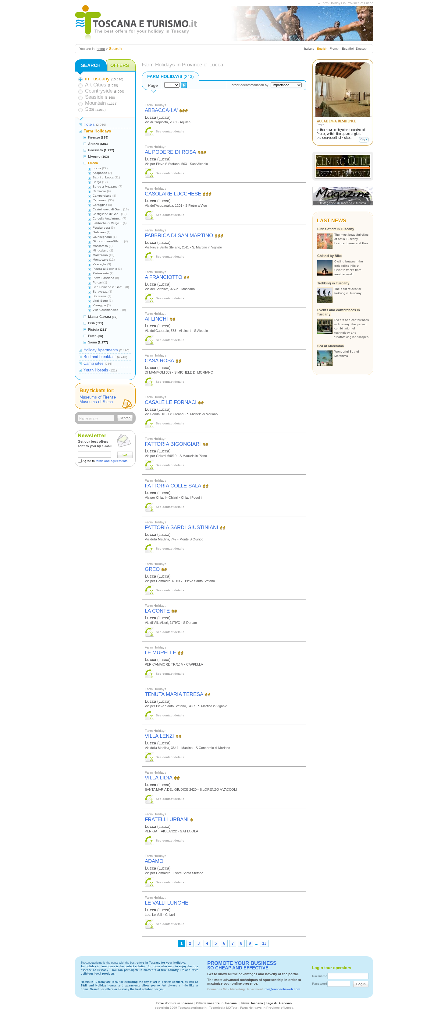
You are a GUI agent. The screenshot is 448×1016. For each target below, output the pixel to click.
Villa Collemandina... (107, 309)
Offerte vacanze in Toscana (216, 1003)
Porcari (97, 282)
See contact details (170, 131)
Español (348, 48)
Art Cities (95, 85)
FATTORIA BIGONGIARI (173, 444)
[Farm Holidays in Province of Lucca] (319, 3)
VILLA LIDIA (158, 778)
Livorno (94, 156)
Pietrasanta (101, 273)
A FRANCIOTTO (163, 277)
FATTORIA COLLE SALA (173, 486)
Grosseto (95, 150)
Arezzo (93, 144)
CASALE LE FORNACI (171, 402)
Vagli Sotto (100, 300)
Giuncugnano (102, 236)
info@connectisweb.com (282, 989)
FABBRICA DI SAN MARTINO (179, 235)
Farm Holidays (97, 131)
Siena (92, 342)
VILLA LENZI (159, 736)
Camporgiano (102, 195)
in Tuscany (97, 79)
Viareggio (99, 305)
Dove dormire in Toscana (175, 1003)
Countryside (98, 91)
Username (319, 976)
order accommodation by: (250, 85)
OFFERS (119, 65)
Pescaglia (99, 264)
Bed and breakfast (100, 356)
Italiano (309, 48)
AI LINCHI (156, 319)
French (335, 48)
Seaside (94, 97)
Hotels (89, 124)
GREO (152, 569)
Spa (89, 109)
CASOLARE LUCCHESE (173, 194)
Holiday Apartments (101, 350)
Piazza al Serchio (105, 268)
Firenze (94, 137)
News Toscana (252, 1003)
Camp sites (94, 363)
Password (319, 983)
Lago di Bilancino (279, 1003)
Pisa (91, 323)
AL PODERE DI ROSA (170, 152)
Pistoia (93, 329)
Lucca (93, 163)
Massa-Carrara (99, 316)
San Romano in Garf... (108, 287)
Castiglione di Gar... (106, 214)
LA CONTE (157, 611)
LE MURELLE (160, 653)
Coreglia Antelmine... (107, 218)
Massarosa (100, 246)
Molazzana (100, 255)
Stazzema (100, 296)
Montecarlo (100, 259)
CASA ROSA (159, 361)
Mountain (95, 103)
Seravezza (100, 291)
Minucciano (100, 250)
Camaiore (99, 191)
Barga (97, 182)
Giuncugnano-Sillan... (108, 241)
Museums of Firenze (98, 397)
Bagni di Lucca (103, 177)
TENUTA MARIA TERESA (174, 694)
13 (264, 943)
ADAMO (154, 861)
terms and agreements (111, 460)
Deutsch (362, 48)
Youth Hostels (96, 370)
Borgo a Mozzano (105, 186)
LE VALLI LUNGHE (166, 903)
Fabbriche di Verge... (107, 223)
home (101, 49)
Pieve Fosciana (103, 277)
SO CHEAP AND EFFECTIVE (241, 965)
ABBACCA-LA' (161, 110)
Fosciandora (101, 227)
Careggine (100, 204)
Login (361, 984)
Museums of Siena (96, 401)
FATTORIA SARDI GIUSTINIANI (181, 527)
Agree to (105, 460)
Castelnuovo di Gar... (107, 209)
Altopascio (100, 172)
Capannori (100, 200)
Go (125, 455)
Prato (92, 336)
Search (125, 418)
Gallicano (99, 232)
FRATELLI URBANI (167, 819)
